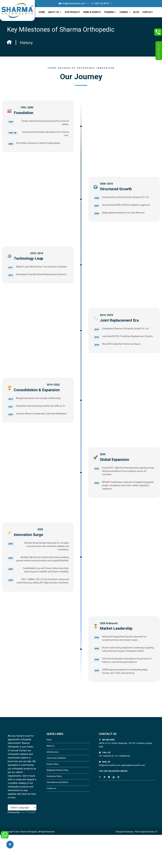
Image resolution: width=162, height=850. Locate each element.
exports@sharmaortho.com (133, 765)
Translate (30, 812)
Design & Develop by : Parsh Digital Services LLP (136, 832)
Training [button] (109, 12)
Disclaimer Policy (54, 776)
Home (42, 12)
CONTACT (147, 12)
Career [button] (124, 12)
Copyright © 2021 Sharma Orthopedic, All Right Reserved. (30, 832)
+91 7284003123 (106, 756)
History (26, 42)
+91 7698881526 (122, 756)
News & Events (92, 12)
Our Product (72, 12)
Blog (136, 12)
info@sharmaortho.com (73, 3)
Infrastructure (53, 752)
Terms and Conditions (56, 758)
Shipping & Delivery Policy (58, 770)
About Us (50, 746)
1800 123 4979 (101, 3)
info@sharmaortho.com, (109, 765)
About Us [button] (54, 12)
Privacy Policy (53, 764)
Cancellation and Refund (57, 782)
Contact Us (51, 788)
